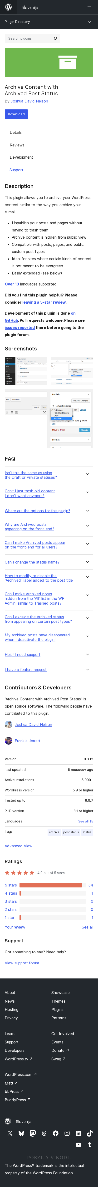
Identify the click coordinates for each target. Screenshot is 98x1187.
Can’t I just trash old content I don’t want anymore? (30, 493)
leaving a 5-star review (44, 302)
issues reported (20, 327)
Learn (10, 1033)
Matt (11, 1083)
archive (54, 832)
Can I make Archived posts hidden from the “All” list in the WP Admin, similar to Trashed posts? (34, 598)
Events (57, 1042)
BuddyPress (18, 1099)
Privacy (11, 1017)
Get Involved (62, 1033)
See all (87, 927)
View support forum (22, 963)
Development (21, 157)
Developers (14, 1050)
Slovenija (23, 1121)
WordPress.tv (19, 1059)
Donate (60, 1050)
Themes (58, 1001)
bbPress (14, 1091)
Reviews (17, 145)
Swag (58, 1059)
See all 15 (85, 821)
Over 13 (12, 284)
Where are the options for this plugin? (37, 511)
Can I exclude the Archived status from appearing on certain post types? (38, 619)
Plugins (57, 1009)
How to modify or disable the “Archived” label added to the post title (39, 578)
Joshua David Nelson (29, 101)
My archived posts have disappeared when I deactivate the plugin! (37, 637)
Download (16, 114)
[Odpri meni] (90, 7)
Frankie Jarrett (27, 740)
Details (16, 132)
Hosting (11, 1009)
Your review (15, 927)
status (87, 832)
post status (71, 832)
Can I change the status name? (32, 562)
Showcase (60, 992)
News (10, 1001)
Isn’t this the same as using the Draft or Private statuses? (31, 475)
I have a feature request (26, 669)
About (10, 992)
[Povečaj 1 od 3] (40, 363)
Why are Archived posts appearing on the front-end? (29, 526)
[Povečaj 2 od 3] (86, 363)
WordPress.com (21, 1074)
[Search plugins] (55, 38)
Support (16, 169)
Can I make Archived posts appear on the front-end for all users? (35, 544)
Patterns (58, 1017)
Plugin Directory (17, 22)
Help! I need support (22, 654)
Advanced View (18, 845)
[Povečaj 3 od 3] (86, 395)
